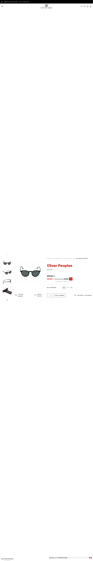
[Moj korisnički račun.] (90, 6)
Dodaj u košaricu (59, 295)
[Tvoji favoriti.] (84, 6)
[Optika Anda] (46, 6)
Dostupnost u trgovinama (84, 295)
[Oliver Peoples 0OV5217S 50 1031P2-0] (30, 272)
